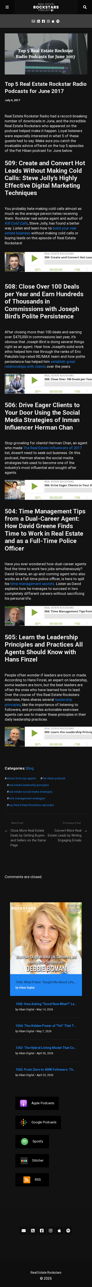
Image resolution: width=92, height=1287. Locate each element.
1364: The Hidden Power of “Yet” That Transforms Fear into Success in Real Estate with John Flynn (46, 1026)
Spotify (38, 1141)
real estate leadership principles (29, 785)
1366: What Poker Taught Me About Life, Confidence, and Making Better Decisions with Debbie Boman (46, 982)
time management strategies (27, 798)
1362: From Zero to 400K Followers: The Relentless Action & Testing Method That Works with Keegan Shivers (46, 1069)
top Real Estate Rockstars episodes (31, 805)
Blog (30, 768)
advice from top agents (21, 778)
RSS (38, 1180)
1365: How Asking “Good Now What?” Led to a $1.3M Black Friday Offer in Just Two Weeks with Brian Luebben (46, 1004)
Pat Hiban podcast (53, 778)
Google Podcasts (43, 1122)
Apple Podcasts (42, 1103)
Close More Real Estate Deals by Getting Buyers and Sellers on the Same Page (28, 838)
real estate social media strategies (30, 791)
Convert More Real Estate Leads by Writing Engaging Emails (65, 835)
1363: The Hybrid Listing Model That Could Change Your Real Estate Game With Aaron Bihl (46, 1048)
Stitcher (38, 1160)
